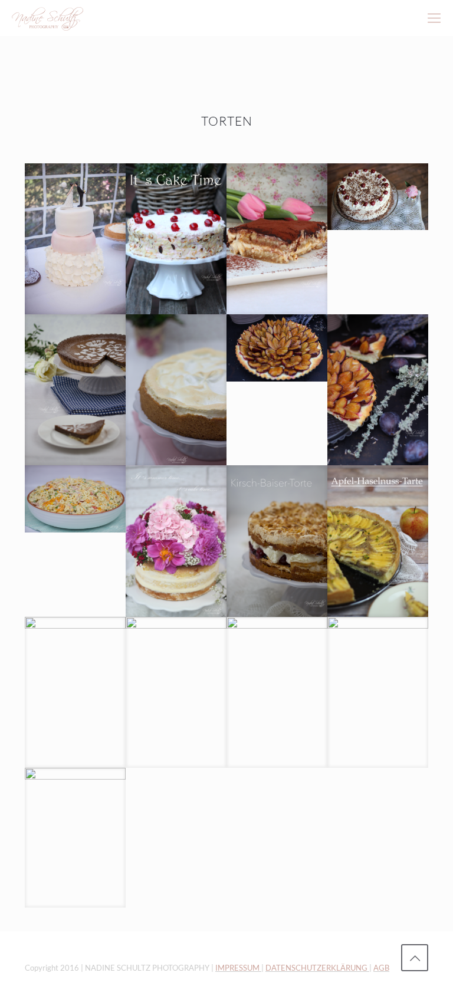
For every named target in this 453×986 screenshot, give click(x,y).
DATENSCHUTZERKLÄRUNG (317, 967)
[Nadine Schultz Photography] (47, 17)
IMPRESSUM (238, 967)
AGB (381, 967)
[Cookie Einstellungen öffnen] (26, 971)
